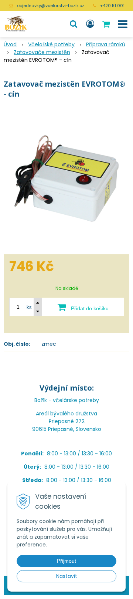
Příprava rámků (105, 44)
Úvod (10, 44)
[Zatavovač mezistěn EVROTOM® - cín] (66, 178)
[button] (73, 24)
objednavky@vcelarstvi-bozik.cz (50, 6)
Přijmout (66, 561)
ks (29, 307)
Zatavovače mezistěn (42, 52)
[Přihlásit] (90, 24)
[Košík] (106, 24)
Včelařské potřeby (51, 44)
